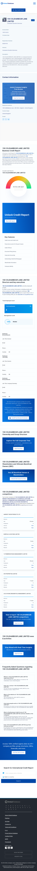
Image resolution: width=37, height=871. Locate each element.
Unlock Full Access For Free (18, 478)
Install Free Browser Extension (20, 418)
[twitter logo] (6, 119)
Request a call (19, 856)
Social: (4, 116)
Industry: (4, 47)
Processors (8, 842)
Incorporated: (5, 29)
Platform (7, 818)
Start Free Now (19, 448)
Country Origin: (5, 110)
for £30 (18, 189)
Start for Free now (18, 98)
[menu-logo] (7, 3)
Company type (5, 35)
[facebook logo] (3, 119)
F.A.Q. (6, 830)
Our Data (7, 821)
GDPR (6, 839)
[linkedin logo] (9, 119)
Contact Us (8, 824)
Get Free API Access (18, 752)
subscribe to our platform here (25, 294)
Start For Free (18, 623)
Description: (5, 54)
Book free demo (18, 852)
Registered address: (7, 105)
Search (18, 781)
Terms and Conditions (10, 827)
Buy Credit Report (19, 10)
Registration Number (7, 40)
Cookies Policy (9, 836)
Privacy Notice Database (11, 833)
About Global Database (11, 815)
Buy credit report (10, 221)
